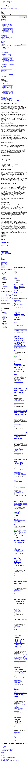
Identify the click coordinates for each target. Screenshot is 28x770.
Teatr (4, 273)
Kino (4, 284)
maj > (11, 291)
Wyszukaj (23, 17)
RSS (18, 100)
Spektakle (5, 286)
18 (10, 297)
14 (3, 297)
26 (12, 298)
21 (3, 298)
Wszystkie (7, 158)
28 (3, 300)
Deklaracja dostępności (8, 749)
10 (9, 295)
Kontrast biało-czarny (8, 25)
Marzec (4, 316)
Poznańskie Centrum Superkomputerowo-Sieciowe (10, 760)
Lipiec (4, 321)
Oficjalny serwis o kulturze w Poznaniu (9, 8)
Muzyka (5, 272)
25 (10, 298)
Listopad (5, 326)
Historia (5, 279)
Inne (4, 278)
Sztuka (4, 277)
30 (7, 300)
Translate (11, 74)
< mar (2, 291)
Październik (5, 324)
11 (10, 295)
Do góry (15, 740)
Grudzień (5, 327)
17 (9, 297)
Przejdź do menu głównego (9, 1)
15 (5, 297)
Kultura (6, 251)
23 (7, 298)
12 (12, 295)
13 (1, 297)
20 (1, 298)
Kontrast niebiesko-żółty (8, 32)
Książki (5, 276)
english (2, 13)
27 (1, 300)
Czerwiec (5, 319)
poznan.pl (3, 251)
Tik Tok (11, 100)
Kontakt (5, 747)
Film (4, 274)
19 (12, 297)
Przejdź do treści (6, 2)
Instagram (3, 42)
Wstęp (4, 312)
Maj (4, 318)
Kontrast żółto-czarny (8, 26)
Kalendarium (5, 242)
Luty (4, 314)
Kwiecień (5, 317)
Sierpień (5, 322)
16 (7, 297)
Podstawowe (7, 160)
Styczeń (5, 313)
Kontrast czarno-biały (8, 24)
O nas (4, 746)
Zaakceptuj (3, 236)
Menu (2, 75)
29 (5, 300)
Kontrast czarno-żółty (8, 28)
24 (9, 298)
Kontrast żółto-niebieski (8, 31)
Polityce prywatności (15, 135)
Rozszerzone (7, 159)
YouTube (7, 100)
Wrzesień (5, 323)
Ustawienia (3, 234)
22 (5, 298)
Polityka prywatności (7, 750)
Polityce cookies (13, 139)
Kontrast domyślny (7, 23)
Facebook (3, 41)
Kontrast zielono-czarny (8, 30)
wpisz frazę (5, 17)
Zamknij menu (4, 35)
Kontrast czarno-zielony (8, 29)
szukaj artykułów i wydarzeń (6, 45)
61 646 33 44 (3, 48)
